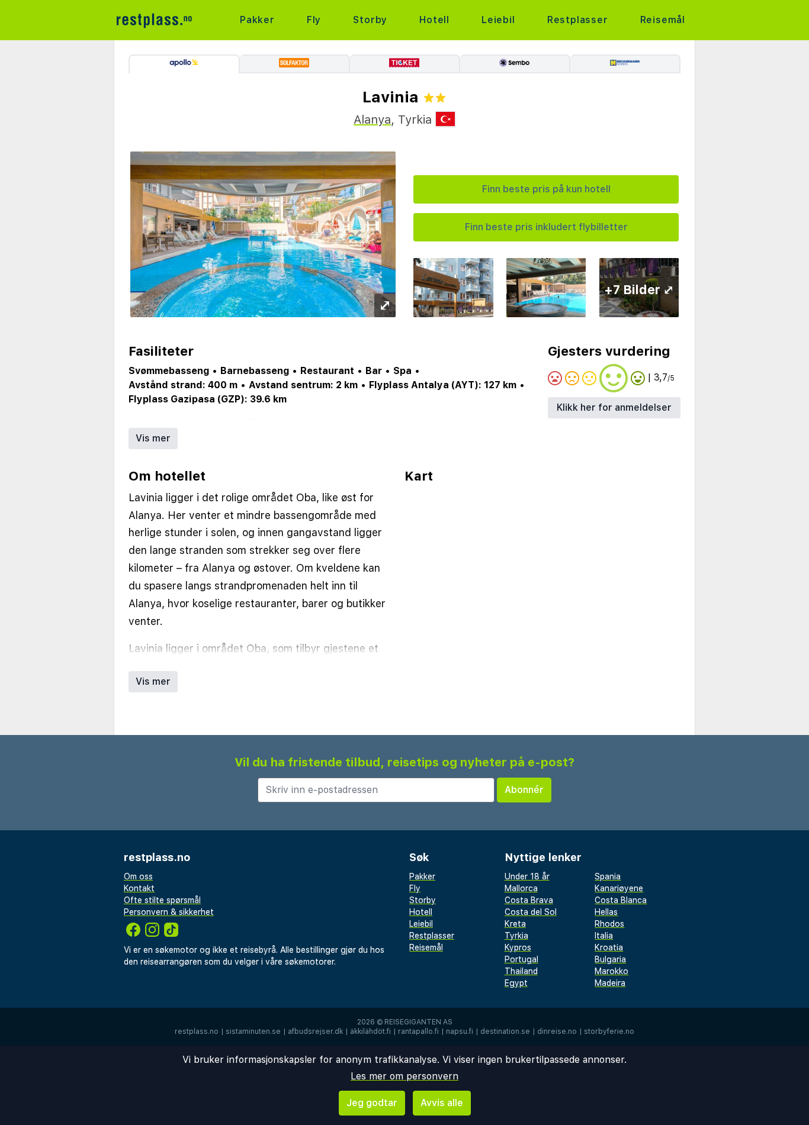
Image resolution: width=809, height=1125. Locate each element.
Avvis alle (441, 1102)
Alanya (372, 119)
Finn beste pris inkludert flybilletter (546, 227)
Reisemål (662, 19)
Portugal (521, 959)
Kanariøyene (619, 888)
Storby (370, 19)
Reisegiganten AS (418, 1022)
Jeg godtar (371, 1102)
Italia (604, 935)
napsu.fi (459, 1031)
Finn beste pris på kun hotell (546, 189)
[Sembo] (515, 63)
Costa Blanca (621, 900)
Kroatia (609, 947)
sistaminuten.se (253, 1031)
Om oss (138, 876)
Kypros (518, 947)
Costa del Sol (531, 912)
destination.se (505, 1031)
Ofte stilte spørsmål (162, 900)
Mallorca (521, 888)
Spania (608, 876)
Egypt (516, 983)
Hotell (434, 19)
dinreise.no (557, 1031)
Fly (314, 19)
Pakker (257, 19)
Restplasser (577, 19)
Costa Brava (529, 900)
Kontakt (139, 888)
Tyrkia (516, 935)
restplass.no (197, 1031)
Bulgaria (610, 959)
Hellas (606, 912)
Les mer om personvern (404, 1076)
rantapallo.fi (418, 1031)
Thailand (521, 971)
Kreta (515, 924)
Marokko (611, 971)
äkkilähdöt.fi (370, 1031)
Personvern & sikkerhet (169, 912)
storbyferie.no (609, 1031)
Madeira (610, 983)
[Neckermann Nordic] (625, 63)
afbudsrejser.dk (315, 1031)
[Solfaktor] (295, 63)
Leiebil (498, 19)
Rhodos (609, 924)
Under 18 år (527, 876)
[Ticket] (405, 63)
